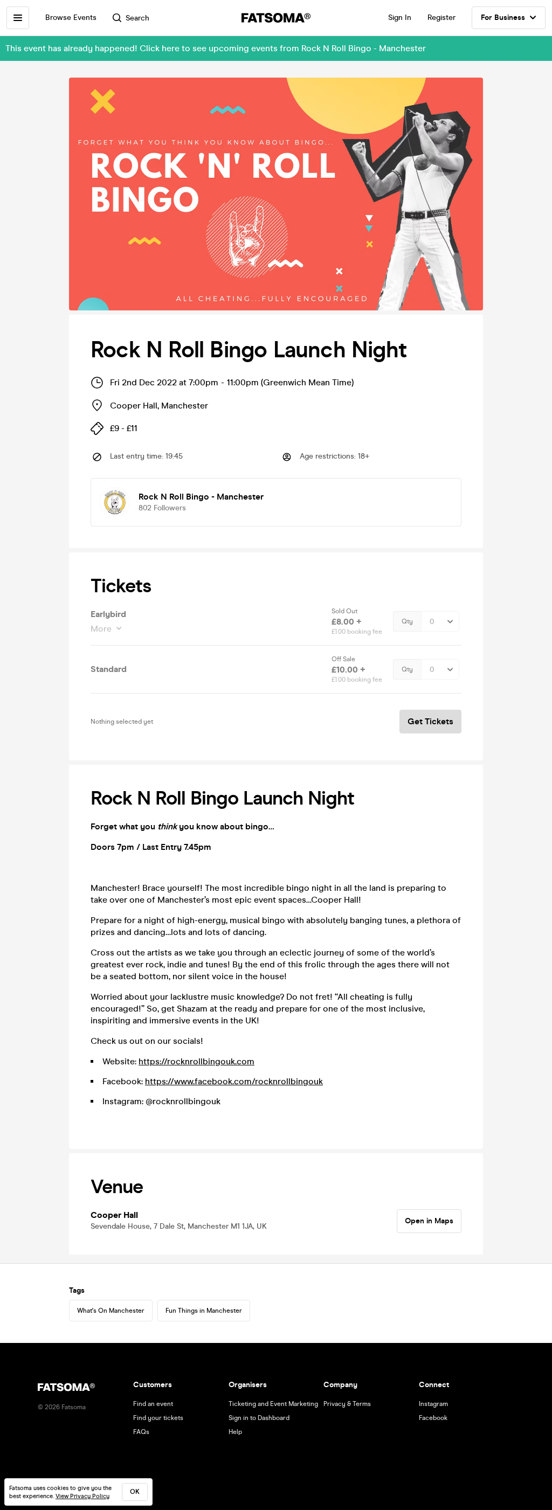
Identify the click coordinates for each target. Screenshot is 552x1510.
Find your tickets (158, 1418)
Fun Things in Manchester (203, 1310)
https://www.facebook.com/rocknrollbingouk (234, 1081)
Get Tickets (430, 721)
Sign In (399, 17)
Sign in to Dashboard (259, 1418)
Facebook (433, 1418)
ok (135, 1491)
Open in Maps (429, 1220)
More (101, 629)
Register (441, 17)
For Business (503, 17)
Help (235, 1432)
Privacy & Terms (347, 1404)
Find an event (153, 1404)
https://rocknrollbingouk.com (196, 1061)
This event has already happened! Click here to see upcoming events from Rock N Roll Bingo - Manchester (215, 48)
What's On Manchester (110, 1310)
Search (137, 18)
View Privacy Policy (82, 1496)
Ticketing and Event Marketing (273, 1404)
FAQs (141, 1432)
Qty (407, 621)
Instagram (433, 1404)
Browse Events (70, 17)
